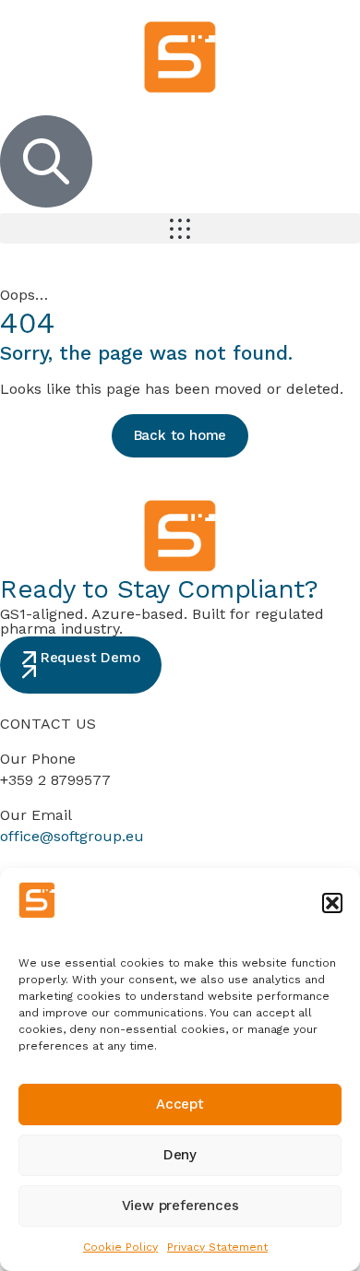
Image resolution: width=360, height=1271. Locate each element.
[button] (332, 903)
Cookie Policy (120, 1247)
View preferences (180, 1205)
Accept (180, 1104)
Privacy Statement (217, 1247)
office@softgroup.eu (72, 836)
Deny (180, 1154)
